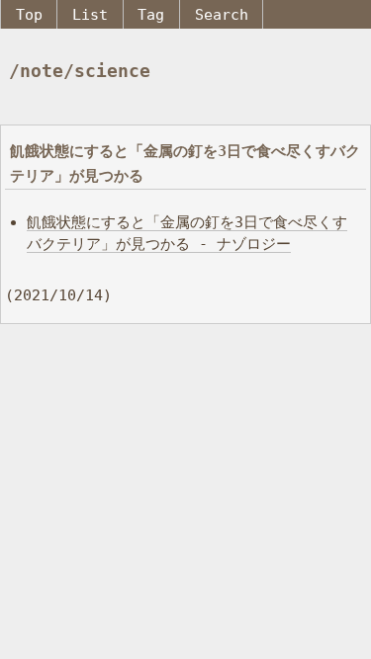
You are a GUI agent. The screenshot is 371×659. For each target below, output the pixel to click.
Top (29, 14)
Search (221, 14)
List (90, 14)
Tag (151, 14)
